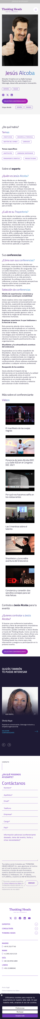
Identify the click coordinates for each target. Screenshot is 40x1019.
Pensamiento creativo (11, 158)
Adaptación (7, 153)
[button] (3, 744)
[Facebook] (20, 918)
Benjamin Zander (14, 720)
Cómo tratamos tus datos (13, 883)
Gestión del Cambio (10, 141)
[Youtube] (29, 918)
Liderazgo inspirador (25, 153)
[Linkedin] (24, 918)
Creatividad (7, 137)
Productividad (30, 158)
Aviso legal (6, 987)
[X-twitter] (10, 918)
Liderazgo (26, 141)
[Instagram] (15, 918)
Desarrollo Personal (25, 137)
